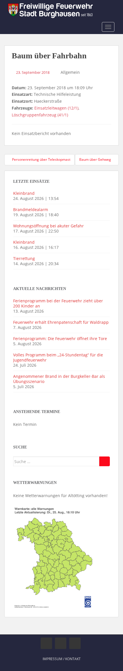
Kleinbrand (24, 193)
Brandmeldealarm (30, 209)
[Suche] (104, 461)
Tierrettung (24, 258)
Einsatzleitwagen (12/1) (56, 108)
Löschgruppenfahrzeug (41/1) (40, 115)
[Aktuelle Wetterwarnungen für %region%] (54, 556)
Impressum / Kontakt (62, 658)
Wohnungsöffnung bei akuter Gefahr (48, 226)
